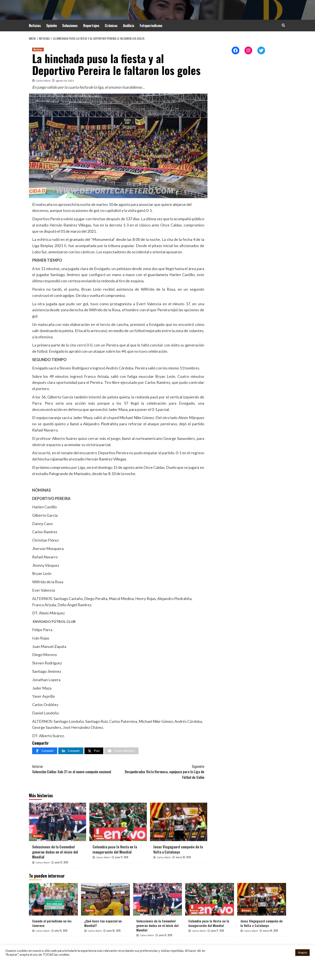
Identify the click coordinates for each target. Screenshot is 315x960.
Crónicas (111, 25)
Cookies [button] (286, 952)
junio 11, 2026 (121, 857)
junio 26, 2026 (114, 930)
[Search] (283, 25)
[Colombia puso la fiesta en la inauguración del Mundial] (118, 822)
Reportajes (91, 25)
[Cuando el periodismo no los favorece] (53, 899)
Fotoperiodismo (151, 25)
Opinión (51, 25)
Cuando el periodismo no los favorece (52, 923)
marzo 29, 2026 (183, 857)
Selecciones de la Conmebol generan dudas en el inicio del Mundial (55, 852)
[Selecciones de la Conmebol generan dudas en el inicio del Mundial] (57, 822)
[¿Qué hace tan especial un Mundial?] (105, 899)
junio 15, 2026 (61, 862)
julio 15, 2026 (61, 930)
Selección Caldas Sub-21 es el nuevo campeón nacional (71, 769)
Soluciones (70, 25)
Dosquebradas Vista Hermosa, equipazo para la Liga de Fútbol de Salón (164, 772)
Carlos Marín (43, 80)
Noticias (35, 25)
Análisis (128, 25)
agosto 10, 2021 (65, 80)
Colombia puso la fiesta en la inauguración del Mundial (115, 849)
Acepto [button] (302, 952)
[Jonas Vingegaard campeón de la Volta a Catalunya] (178, 822)
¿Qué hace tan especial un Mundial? (103, 923)
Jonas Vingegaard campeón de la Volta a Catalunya (178, 849)
